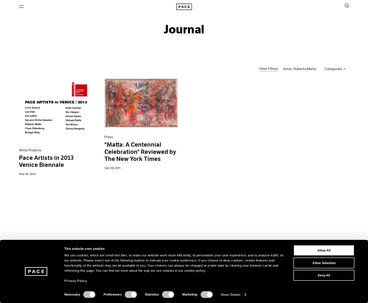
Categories (334, 69)
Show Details (230, 294)
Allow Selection (324, 263)
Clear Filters (268, 69)
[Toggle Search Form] (347, 6)
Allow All (324, 250)
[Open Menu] (21, 6)
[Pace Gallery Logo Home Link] (184, 7)
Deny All (324, 275)
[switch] (131, 294)
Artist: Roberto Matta (299, 69)
